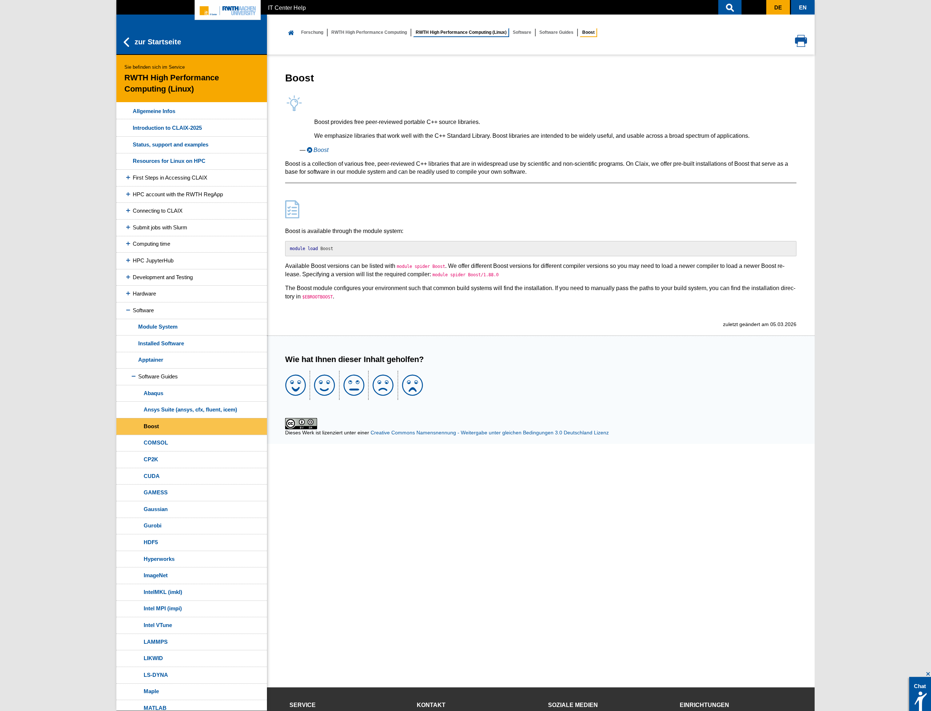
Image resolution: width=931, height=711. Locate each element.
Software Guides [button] (158, 376)
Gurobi (152, 525)
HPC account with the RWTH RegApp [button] (178, 194)
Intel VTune (158, 625)
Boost (151, 426)
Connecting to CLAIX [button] (158, 211)
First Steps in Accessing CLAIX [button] (170, 177)
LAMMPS (156, 642)
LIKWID (153, 658)
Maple (151, 691)
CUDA (152, 476)
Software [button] (143, 310)
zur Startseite (158, 42)
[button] (730, 7)
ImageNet (156, 575)
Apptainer (150, 360)
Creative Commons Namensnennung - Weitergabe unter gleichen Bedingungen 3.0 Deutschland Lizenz (490, 432)
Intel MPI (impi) (163, 608)
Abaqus (153, 393)
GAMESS (156, 492)
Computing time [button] (151, 244)
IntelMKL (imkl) (163, 592)
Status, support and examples (170, 144)
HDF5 (151, 542)
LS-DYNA (156, 675)
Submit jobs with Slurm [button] (160, 227)
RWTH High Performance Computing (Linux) (461, 32)
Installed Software (161, 343)
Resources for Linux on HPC (169, 161)
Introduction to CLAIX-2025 (167, 128)
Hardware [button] (144, 293)
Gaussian (156, 509)
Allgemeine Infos (154, 111)
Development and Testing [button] (163, 277)
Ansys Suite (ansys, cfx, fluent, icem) (190, 409)
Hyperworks (159, 559)
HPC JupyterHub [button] (153, 260)
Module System (157, 327)
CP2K (151, 459)
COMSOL (156, 442)
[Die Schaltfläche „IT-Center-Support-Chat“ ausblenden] (928, 674)
